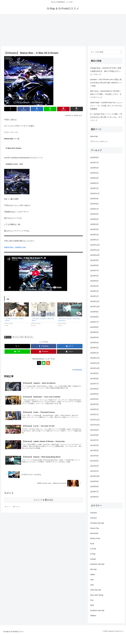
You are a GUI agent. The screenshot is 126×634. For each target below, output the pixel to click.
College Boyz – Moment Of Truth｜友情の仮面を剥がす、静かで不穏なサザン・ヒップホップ (106, 71)
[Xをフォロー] (39, 363)
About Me (94, 136)
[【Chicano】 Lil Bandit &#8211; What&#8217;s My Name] (43, 309)
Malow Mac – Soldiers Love (15, 247)
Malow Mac (30, 337)
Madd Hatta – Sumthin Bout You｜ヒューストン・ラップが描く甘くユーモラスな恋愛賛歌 (106, 106)
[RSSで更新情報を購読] (48, 363)
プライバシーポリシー (99, 141)
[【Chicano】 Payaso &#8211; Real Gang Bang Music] (69, 309)
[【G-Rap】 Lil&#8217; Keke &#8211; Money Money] (16, 309)
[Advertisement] (63, 30)
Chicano (8, 337)
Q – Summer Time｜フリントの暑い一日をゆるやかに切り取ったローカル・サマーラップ (106, 117)
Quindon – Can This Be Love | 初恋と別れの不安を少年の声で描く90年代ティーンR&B (106, 83)
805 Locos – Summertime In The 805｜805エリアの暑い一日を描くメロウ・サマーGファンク (105, 94)
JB (22, 337)
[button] (76, 109)
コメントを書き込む (43, 500)
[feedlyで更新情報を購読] (43, 363)
